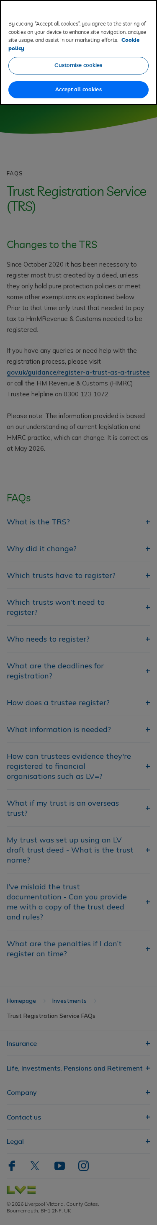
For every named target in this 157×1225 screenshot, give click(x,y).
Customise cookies (78, 65)
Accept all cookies (78, 89)
